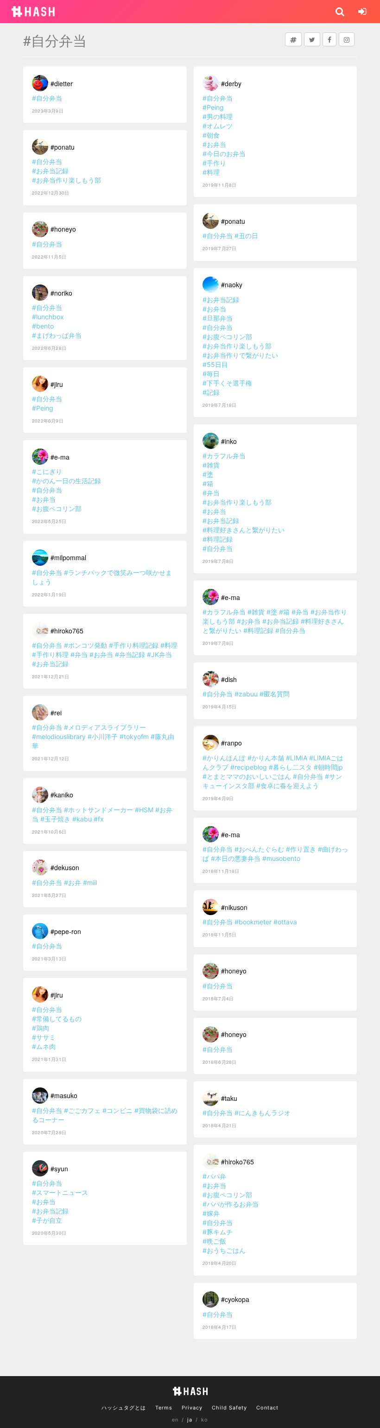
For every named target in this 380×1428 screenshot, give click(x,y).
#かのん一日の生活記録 (66, 481)
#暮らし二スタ (290, 767)
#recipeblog (248, 767)
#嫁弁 (211, 1213)
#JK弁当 (159, 654)
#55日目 (215, 364)
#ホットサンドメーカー (98, 810)
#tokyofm (134, 736)
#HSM (144, 810)
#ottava (285, 922)
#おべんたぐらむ (259, 849)
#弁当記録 (130, 654)
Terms (163, 1407)
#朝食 (211, 135)
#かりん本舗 (265, 758)
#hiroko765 (67, 630)
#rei (56, 712)
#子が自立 (47, 1220)
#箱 (208, 483)
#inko (229, 441)
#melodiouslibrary (59, 736)
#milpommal (68, 557)
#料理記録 (218, 539)
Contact (267, 1407)
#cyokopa (235, 1299)
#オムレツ (218, 126)
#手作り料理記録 (133, 645)
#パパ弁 (214, 1176)
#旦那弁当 (218, 318)
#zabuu (246, 694)
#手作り (214, 163)
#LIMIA (296, 758)
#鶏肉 (40, 1028)
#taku (229, 1098)
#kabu (82, 819)
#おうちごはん (224, 1250)
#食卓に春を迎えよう (287, 786)
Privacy (192, 1407)
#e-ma (60, 456)
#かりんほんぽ (224, 758)
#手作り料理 (50, 654)
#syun (59, 1168)
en (175, 1419)
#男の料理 (218, 116)
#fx (99, 819)
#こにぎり (47, 471)
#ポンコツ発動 (85, 645)
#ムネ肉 (44, 1046)
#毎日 (211, 374)
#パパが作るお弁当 (231, 1204)
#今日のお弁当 (224, 154)
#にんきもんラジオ (262, 1113)
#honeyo (63, 229)
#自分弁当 (47, 98)
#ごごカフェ (82, 1110)
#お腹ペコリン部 (57, 508)
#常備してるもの (57, 1019)
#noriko (61, 292)
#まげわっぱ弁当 (57, 335)
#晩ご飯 (214, 1241)
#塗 (208, 474)
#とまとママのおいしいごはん (247, 776)
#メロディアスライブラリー (105, 727)
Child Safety (229, 1407)
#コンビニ (117, 1110)
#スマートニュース (60, 1192)
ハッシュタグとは (123, 1407)
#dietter (62, 83)
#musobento (281, 858)
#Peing (42, 408)
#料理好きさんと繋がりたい (244, 530)
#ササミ (44, 1037)
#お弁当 (44, 499)
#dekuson (65, 867)
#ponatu (63, 147)
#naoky (231, 284)
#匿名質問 (275, 694)
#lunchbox (48, 317)
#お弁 (72, 882)
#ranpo (231, 742)
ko (204, 1419)
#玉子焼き (55, 819)
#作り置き (301, 849)
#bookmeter (253, 922)
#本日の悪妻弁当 (235, 858)
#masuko (64, 1095)
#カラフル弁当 (224, 456)
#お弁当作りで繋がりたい (240, 355)
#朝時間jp (328, 767)
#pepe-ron (66, 931)
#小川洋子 (103, 736)
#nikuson (234, 907)
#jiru (57, 384)
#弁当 (79, 654)
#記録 (211, 392)
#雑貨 (211, 465)
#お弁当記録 (50, 171)
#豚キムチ (218, 1232)
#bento (43, 326)
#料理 (168, 645)
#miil (90, 882)
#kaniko (62, 794)
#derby (231, 83)
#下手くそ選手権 (227, 383)
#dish (229, 679)
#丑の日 (246, 236)
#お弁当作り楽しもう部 (66, 180)
